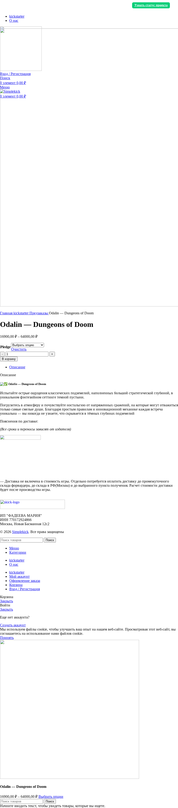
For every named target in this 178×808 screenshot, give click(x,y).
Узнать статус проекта (151, 5)
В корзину (9, 359)
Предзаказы (39, 313)
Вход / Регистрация (24, 589)
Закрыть (6, 601)
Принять (7, 638)
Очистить (18, 349)
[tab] (93, 367)
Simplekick (20, 532)
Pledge (5, 347)
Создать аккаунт (13, 625)
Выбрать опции (50, 797)
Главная (6, 313)
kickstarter (21, 313)
